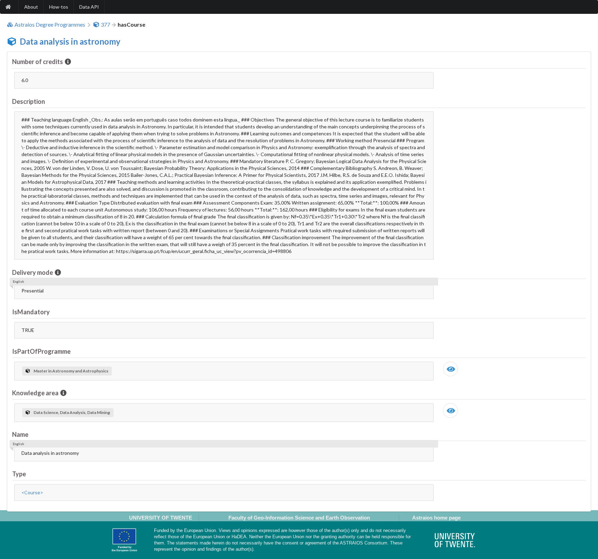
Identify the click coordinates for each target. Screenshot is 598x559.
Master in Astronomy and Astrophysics (71, 370)
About (31, 7)
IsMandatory (31, 312)
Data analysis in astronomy (70, 41)
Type (19, 474)
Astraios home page (436, 518)
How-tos (58, 7)
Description (28, 101)
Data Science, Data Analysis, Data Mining (72, 412)
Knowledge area (35, 393)
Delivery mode (32, 272)
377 (105, 24)
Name (20, 434)
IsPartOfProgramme (41, 351)
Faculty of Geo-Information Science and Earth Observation (299, 518)
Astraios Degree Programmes (50, 24)
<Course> (32, 492)
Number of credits (37, 61)
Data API (89, 7)
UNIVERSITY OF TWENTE (160, 518)
